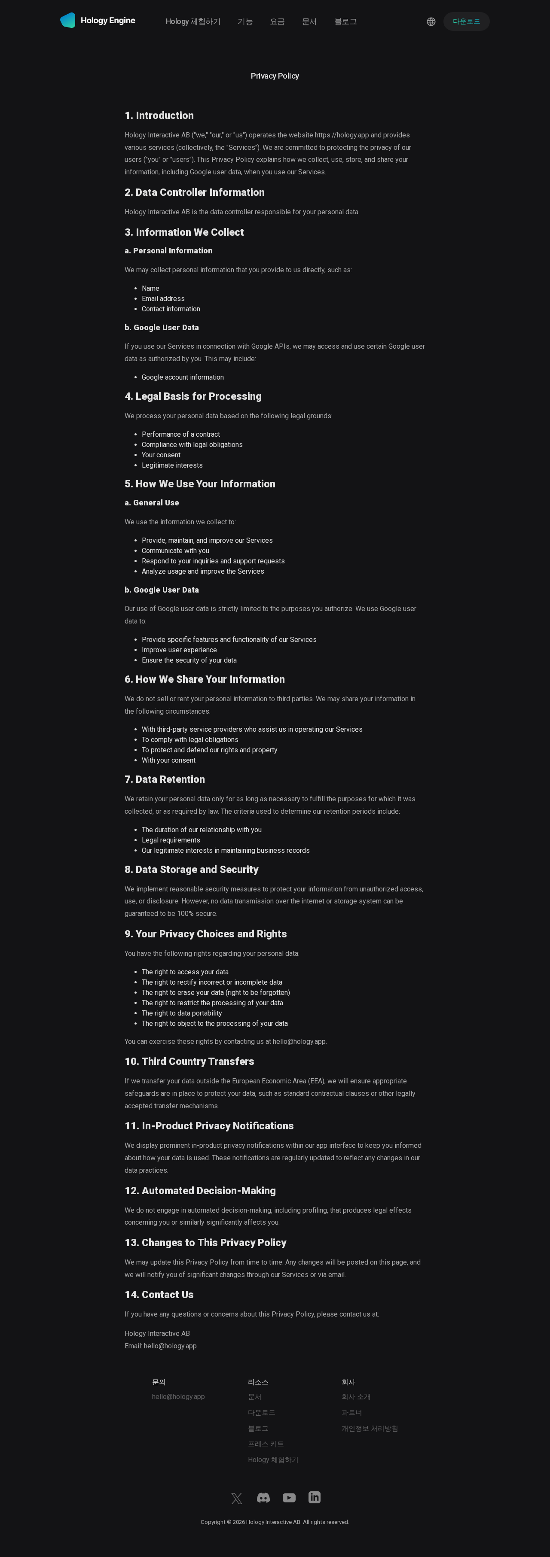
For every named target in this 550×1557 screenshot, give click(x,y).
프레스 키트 (266, 1444)
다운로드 (261, 1412)
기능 (245, 21)
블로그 (345, 21)
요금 (277, 21)
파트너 (352, 1412)
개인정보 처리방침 (370, 1428)
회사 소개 (356, 1397)
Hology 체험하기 (193, 21)
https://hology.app (342, 135)
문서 (309, 21)
